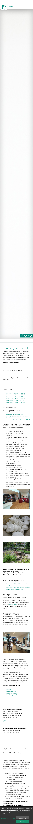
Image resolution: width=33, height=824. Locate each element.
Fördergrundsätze (11, 693)
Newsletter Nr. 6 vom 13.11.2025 (15, 402)
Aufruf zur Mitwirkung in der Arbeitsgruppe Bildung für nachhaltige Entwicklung (17, 416)
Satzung (8, 689)
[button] (28, 642)
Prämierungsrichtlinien (13, 695)
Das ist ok (22, 822)
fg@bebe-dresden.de (9, 721)
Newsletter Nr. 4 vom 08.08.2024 (15, 399)
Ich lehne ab (22, 818)
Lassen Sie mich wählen (8, 818)
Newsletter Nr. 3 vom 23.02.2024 (15, 397)
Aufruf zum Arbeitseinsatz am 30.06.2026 (18, 420)
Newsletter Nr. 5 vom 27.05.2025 (15, 400)
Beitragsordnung (11, 691)
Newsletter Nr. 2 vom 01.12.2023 (15, 395)
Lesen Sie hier (13, 604)
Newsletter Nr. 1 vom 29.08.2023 (15, 393)
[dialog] (16, 815)
